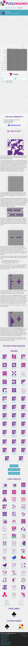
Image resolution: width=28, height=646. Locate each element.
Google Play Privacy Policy (4, 641)
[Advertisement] (14, 30)
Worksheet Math (5, 636)
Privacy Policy (4, 639)
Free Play (14, 466)
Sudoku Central (4, 635)
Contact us (3, 637)
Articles (3, 643)
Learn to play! (14, 473)
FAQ (10, 642)
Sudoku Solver (14, 469)
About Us (8, 644)
